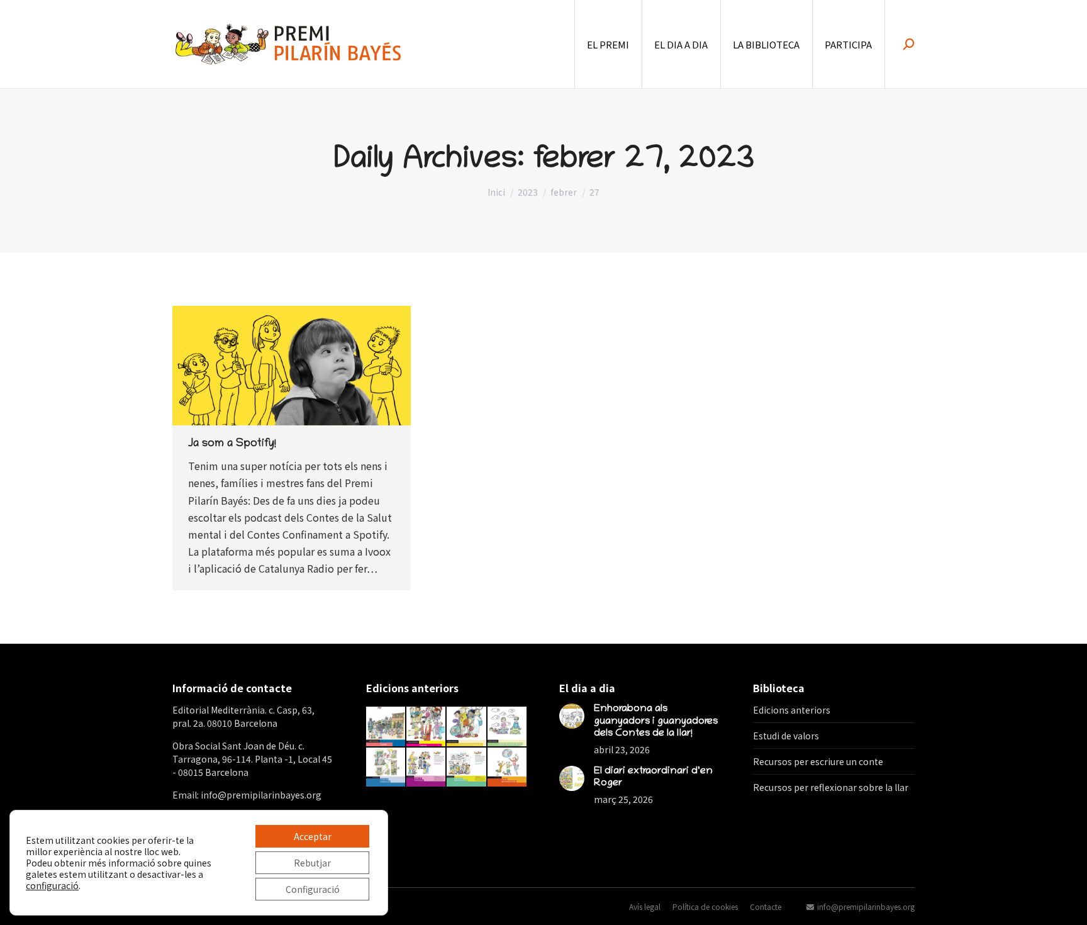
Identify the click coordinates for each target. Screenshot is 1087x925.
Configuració (313, 889)
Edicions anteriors (791, 710)
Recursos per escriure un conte (818, 761)
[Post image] (571, 716)
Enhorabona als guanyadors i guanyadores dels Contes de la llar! (656, 721)
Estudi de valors (786, 735)
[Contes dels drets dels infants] (467, 768)
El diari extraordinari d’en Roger (653, 777)
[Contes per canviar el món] (508, 768)
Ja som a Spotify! (232, 444)
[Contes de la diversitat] (426, 768)
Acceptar (313, 836)
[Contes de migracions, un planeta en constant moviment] (467, 727)
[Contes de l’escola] (386, 727)
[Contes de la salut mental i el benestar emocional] (508, 727)
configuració (52, 885)
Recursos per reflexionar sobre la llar (830, 787)
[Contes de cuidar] (426, 727)
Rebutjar (312, 862)
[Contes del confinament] (386, 768)
